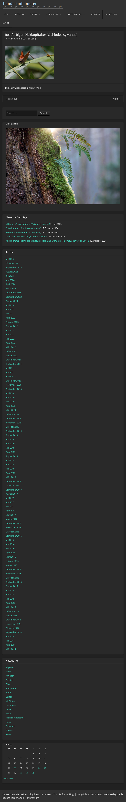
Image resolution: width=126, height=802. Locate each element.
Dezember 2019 (13, 418)
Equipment (52, 14)
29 (27, 772)
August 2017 (12, 493)
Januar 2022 (11, 355)
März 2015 (11, 607)
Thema (33, 14)
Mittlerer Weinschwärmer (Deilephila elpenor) (28, 223)
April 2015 (10, 602)
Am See (9, 680)
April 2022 (10, 342)
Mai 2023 (10, 313)
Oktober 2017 (12, 485)
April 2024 (10, 284)
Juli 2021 (10, 368)
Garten (9, 696)
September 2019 (14, 431)
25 (45, 767)
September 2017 (14, 489)
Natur (32, 87)
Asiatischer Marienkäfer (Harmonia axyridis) (27, 236)
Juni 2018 (10, 464)
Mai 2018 (10, 468)
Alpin (8, 671)
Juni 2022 (10, 334)
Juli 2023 (10, 305)
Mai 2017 (10, 506)
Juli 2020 (10, 393)
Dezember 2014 (13, 619)
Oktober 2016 (12, 531)
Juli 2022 (10, 330)
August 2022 (12, 326)
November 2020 (13, 384)
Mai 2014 (10, 640)
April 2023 (10, 317)
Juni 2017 (10, 502)
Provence (10, 726)
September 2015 (14, 581)
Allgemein (10, 667)
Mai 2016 (10, 548)
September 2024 (14, 267)
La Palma (10, 700)
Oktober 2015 (12, 577)
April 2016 (10, 552)
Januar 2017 (11, 519)
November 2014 (13, 623)
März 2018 (11, 477)
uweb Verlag (74, 14)
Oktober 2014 (12, 628)
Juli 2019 (10, 439)
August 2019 (12, 435)
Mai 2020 (10, 401)
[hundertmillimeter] (34, 7)
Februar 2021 (12, 376)
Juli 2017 (10, 498)
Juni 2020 (10, 397)
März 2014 (11, 649)
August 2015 (12, 586)
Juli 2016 (10, 540)
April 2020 (10, 405)
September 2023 (14, 296)
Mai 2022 (10, 338)
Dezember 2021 (13, 359)
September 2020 (14, 389)
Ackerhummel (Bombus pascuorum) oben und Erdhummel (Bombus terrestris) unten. (47, 240)
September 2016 (14, 535)
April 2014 (10, 644)
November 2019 (13, 422)
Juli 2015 (10, 590)
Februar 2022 (12, 351)
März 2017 (11, 514)
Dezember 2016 (13, 523)
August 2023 (12, 300)
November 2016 (13, 527)
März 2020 (11, 409)
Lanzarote (11, 705)
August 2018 (12, 456)
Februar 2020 (12, 414)
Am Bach (10, 675)
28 (21, 772)
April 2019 (10, 451)
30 (33, 772)
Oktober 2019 (12, 426)
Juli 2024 (10, 275)
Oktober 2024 (12, 263)
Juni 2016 (10, 544)
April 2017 (10, 510)
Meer (8, 713)
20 (15, 767)
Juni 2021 (10, 372)
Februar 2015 (12, 611)
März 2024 (11, 288)
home (7, 14)
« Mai (5, 778)
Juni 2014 (10, 636)
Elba (8, 684)
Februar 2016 (12, 560)
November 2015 (13, 573)
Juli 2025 (10, 259)
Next (117, 98)
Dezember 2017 (13, 481)
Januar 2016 (11, 565)
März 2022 (11, 347)
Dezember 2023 (13, 292)
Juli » (11, 778)
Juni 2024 (10, 280)
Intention (20, 14)
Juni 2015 (10, 594)
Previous (11, 98)
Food (8, 692)
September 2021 (14, 363)
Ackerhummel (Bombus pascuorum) (23, 228)
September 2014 (14, 632)
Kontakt (95, 14)
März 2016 (11, 556)
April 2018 (10, 472)
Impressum (111, 14)
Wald (38, 87)
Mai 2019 (10, 447)
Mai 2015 (10, 598)
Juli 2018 (10, 460)
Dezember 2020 (13, 380)
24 (39, 767)
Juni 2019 (10, 443)
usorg (33, 38)
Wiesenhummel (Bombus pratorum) (23, 232)
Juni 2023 (10, 309)
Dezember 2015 (13, 569)
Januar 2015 (11, 615)
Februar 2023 (12, 322)
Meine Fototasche (14, 717)
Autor (6, 23)
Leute (8, 709)
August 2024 (12, 271)
